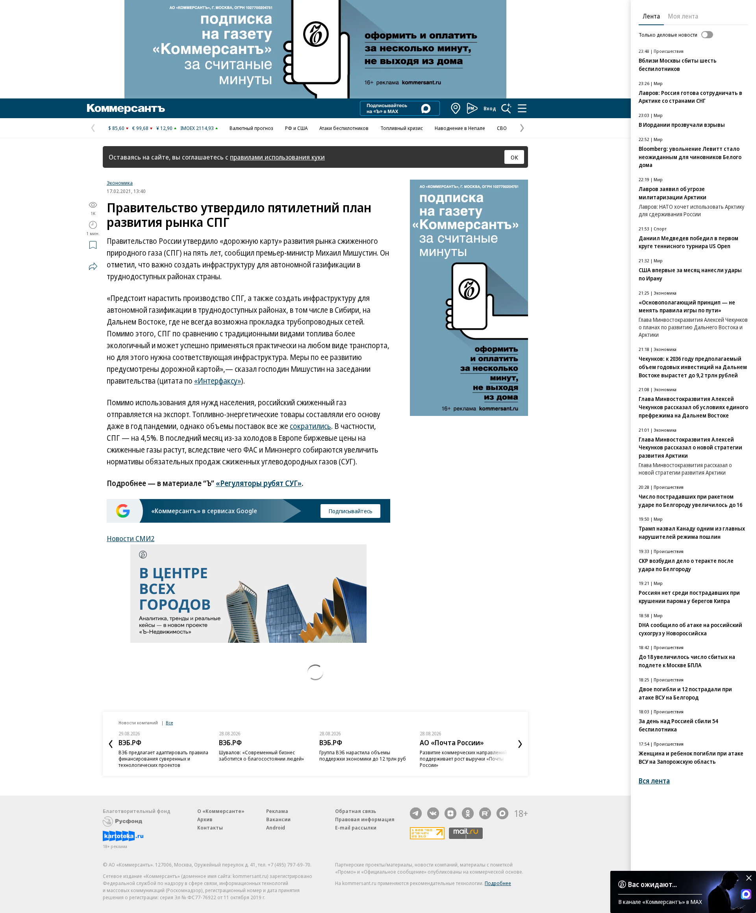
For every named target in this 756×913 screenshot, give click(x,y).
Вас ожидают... (652, 884)
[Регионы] (456, 108)
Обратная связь (355, 811)
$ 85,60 (116, 128)
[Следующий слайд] (520, 744)
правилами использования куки (277, 156)
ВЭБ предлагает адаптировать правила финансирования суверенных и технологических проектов (163, 758)
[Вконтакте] (433, 813)
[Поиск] (506, 108)
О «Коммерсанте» (221, 811)
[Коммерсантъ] (126, 108)
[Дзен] (450, 813)
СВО (502, 128)
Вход (490, 108)
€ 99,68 (140, 128)
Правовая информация (365, 819)
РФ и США (296, 128)
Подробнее (498, 883)
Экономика (120, 182)
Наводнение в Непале (460, 128)
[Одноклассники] (468, 813)
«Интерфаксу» (217, 381)
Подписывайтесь (350, 511)
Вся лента (654, 780)
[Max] (502, 813)
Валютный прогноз (251, 128)
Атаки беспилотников (344, 128)
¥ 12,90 (164, 128)
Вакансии (278, 819)
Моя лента (683, 16)
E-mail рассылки (355, 827)
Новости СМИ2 (130, 538)
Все (169, 723)
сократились (310, 426)
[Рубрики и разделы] (522, 108)
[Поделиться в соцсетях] (93, 266)
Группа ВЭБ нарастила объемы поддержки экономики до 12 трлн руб (362, 755)
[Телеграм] (416, 813)
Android (275, 827)
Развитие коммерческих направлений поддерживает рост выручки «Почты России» (463, 758)
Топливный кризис (401, 128)
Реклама (277, 811)
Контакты (210, 827)
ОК (514, 157)
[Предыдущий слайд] (111, 744)
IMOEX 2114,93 (197, 128)
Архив (204, 819)
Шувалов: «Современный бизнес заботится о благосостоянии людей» (261, 755)
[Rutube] (485, 813)
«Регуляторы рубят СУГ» (259, 483)
